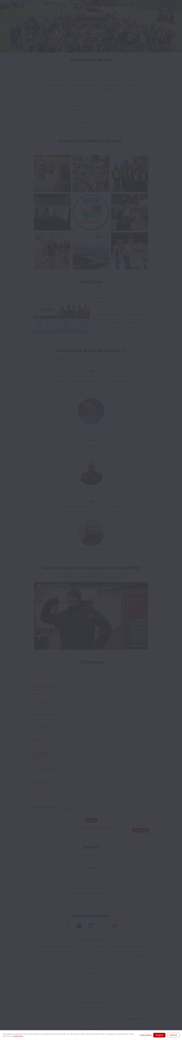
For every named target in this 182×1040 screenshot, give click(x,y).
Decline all (173, 1035)
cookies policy (18, 1036)
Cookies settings (146, 1035)
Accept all (159, 1035)
